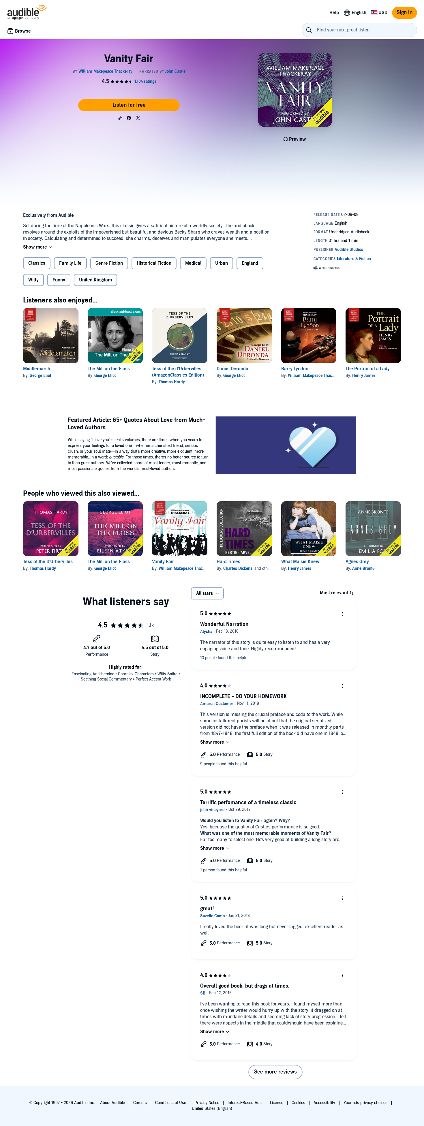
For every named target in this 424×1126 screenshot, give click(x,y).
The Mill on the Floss (109, 369)
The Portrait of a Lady (368, 369)
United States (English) (212, 1108)
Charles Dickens (237, 568)
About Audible (112, 1102)
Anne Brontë (363, 568)
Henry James (364, 375)
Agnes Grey (357, 562)
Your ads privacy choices (365, 1102)
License (276, 1102)
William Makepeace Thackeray (315, 375)
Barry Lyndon (294, 369)
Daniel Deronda (232, 369)
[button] (119, 118)
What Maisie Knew (300, 562)
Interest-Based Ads (245, 1102)
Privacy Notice (206, 1102)
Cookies (298, 1102)
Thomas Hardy (172, 381)
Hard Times (228, 562)
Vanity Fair (163, 562)
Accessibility (324, 1102)
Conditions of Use (170, 1102)
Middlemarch (36, 369)
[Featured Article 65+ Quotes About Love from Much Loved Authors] (285, 446)
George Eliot (40, 375)
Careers (140, 1102)
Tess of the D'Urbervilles (48, 562)
